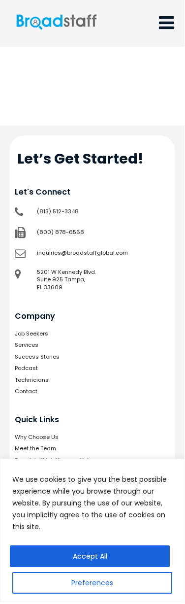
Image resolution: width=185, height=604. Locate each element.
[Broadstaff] (56, 40)
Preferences (92, 583)
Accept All (90, 556)
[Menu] (166, 22)
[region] (92, 530)
